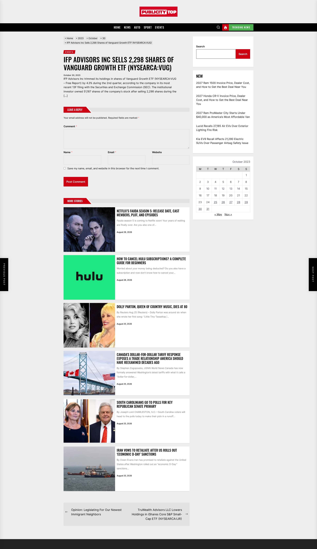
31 (207, 209)
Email (112, 152)
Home (117, 27)
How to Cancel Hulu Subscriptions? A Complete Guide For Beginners (151, 260)
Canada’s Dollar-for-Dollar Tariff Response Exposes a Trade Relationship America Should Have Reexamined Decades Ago (150, 358)
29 (246, 202)
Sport (148, 27)
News (127, 27)
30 (200, 209)
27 (230, 202)
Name (68, 152)
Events (159, 27)
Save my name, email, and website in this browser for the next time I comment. (113, 168)
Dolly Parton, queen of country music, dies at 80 (152, 306)
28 (238, 202)
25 (215, 202)
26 (223, 202)
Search (200, 46)
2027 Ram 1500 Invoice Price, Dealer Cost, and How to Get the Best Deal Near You (223, 84)
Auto (137, 27)
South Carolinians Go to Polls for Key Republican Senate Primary (145, 404)
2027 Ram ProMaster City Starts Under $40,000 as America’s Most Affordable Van (223, 114)
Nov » (228, 214)
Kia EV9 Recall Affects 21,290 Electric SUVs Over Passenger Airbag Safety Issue (222, 141)
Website (157, 152)
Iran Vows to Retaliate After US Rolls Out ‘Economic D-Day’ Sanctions (147, 452)
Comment (70, 126)
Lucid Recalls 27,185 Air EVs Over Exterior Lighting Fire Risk (222, 128)
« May (218, 214)
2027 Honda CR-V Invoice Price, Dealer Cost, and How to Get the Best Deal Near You (222, 99)
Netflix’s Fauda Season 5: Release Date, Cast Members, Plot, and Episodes (148, 212)
